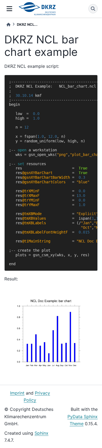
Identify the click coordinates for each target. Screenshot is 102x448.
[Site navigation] (9, 8)
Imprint (17, 393)
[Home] (8, 24)
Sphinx (41, 433)
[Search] (93, 8)
